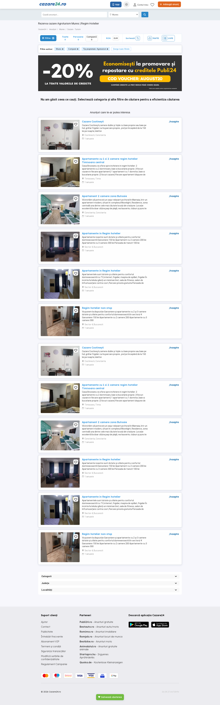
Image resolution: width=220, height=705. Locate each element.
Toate (65, 38)
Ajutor (44, 621)
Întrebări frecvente (52, 636)
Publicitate (47, 631)
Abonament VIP (50, 641)
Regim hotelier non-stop (97, 307)
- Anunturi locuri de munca (101, 636)
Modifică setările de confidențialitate (52, 658)
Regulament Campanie (54, 664)
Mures (58, 49)
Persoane (78, 38)
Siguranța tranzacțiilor (53, 651)
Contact (45, 626)
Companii (72, 49)
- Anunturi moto (96, 641)
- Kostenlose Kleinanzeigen (101, 662)
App (117, 4)
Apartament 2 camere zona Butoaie (104, 196)
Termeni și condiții (51, 646)
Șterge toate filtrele (121, 49)
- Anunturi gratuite (96, 621)
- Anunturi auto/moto (99, 626)
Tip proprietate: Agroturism (94, 49)
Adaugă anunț (171, 4)
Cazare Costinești (93, 121)
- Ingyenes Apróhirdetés (94, 656)
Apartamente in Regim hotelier (101, 233)
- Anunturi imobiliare (98, 631)
